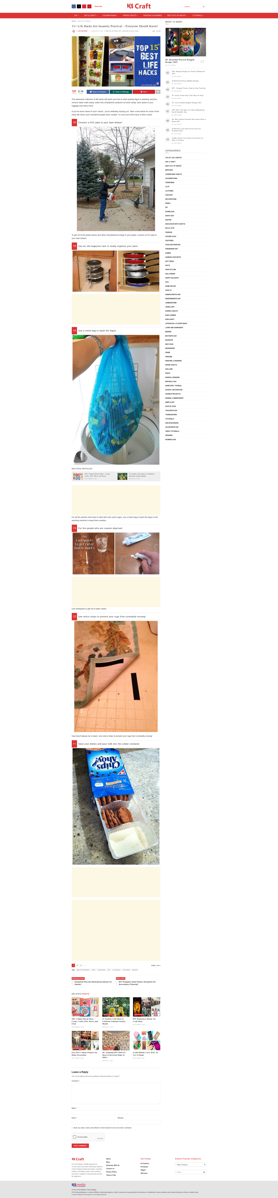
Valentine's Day (172, 427)
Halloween (170, 274)
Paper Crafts (130, 15)
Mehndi (168, 332)
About (108, 1159)
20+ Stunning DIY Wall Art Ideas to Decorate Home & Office (114, 1055)
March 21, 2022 (108, 1060)
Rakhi (167, 373)
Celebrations (109, 15)
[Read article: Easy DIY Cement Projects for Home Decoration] (85, 1040)
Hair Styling (170, 269)
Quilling (169, 369)
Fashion (168, 232)
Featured (169, 240)
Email (74, 1118)
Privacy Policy (111, 1172)
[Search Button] (204, 6)
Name (74, 1108)
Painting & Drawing (152, 15)
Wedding (169, 435)
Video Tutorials (172, 431)
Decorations (78, 1014)
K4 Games (144, 1167)
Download (169, 211)
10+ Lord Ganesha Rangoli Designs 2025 (187, 103)
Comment (76, 1081)
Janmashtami (170, 303)
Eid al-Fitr (169, 228)
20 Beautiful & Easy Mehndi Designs (185, 81)
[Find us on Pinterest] (84, 6)
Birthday (169, 170)
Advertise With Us (112, 1165)
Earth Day (169, 216)
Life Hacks (126, 970)
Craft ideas (101, 970)
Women (135, 970)
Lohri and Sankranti (174, 327)
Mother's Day (171, 336)
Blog (108, 1162)
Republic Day (170, 381)
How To (168, 290)
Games (168, 253)
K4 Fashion (145, 1163)
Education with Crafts (175, 224)
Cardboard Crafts (173, 174)
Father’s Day (170, 236)
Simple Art (170, 402)
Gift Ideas (169, 261)
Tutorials (197, 15)
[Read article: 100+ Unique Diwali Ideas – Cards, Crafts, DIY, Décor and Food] (78, 476)
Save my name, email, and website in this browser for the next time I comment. (103, 1128)
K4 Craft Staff (82, 31)
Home (74, 21)
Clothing (169, 191)
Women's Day (170, 439)
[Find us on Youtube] (89, 6)
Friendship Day (171, 249)
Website (121, 1118)
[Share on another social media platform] (158, 92)
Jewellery (170, 307)
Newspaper (170, 348)
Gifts (167, 265)
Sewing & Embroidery (174, 398)
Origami (168, 356)
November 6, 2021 (91, 478)
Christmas (169, 182)
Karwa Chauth (171, 311)
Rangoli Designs (172, 377)
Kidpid (143, 1170)
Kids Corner (170, 315)
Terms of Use (111, 1175)
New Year (169, 344)
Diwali (168, 203)
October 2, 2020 (139, 1058)
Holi (167, 282)
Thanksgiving (171, 414)
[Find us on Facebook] (74, 6)
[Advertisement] (116, 309)
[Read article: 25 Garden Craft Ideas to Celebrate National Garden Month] (122, 476)
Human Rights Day (173, 294)
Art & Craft (90, 15)
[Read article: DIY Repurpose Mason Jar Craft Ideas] (146, 1007)
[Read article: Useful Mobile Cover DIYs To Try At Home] (146, 1040)
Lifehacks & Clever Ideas (130, 31)
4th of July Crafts (173, 157)
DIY (75, 15)
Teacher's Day (171, 410)
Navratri (169, 340)
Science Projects (172, 394)
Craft (93, 970)
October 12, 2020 (139, 1024)
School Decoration (173, 390)
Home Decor (170, 286)
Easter (168, 220)
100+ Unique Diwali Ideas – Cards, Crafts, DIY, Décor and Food (85, 1021)
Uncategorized (171, 423)
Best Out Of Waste (176, 15)
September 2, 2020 (97, 31)
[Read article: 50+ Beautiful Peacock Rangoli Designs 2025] (185, 42)
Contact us (110, 1168)
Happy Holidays (172, 278)
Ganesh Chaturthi (173, 257)
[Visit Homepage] (139, 6)
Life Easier (116, 970)
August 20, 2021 (135, 478)
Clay (167, 186)
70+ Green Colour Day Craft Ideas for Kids (188, 95)
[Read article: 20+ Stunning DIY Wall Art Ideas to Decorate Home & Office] (116, 1040)
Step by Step (170, 406)
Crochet (169, 195)
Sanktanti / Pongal (173, 385)
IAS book (144, 1173)
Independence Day (173, 298)
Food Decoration (172, 245)
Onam (167, 352)
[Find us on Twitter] (79, 6)
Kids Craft (170, 319)
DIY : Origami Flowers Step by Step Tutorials (189, 88)
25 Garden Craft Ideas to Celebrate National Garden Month (113, 1021)
